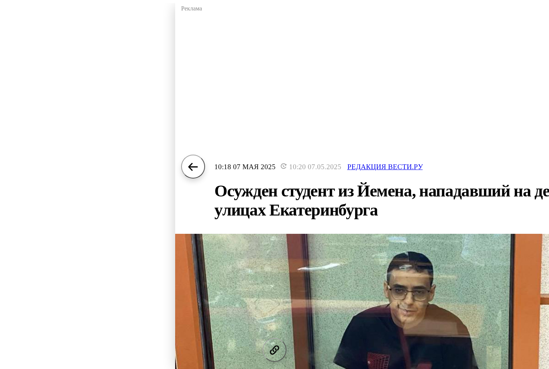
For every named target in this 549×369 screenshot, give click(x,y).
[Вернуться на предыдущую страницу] (193, 167)
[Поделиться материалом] (274, 350)
